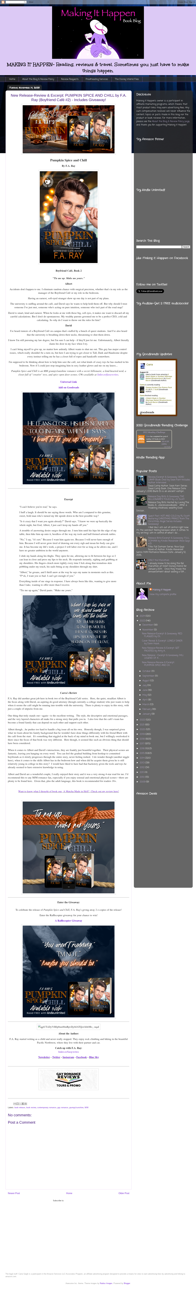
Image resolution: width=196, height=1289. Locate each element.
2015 (142, 753)
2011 (142, 772)
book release (19, 1107)
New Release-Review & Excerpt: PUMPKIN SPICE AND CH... (158, 664)
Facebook (81, 1057)
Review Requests (70, 79)
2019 (142, 734)
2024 (143, 616)
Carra (148, 436)
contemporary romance (46, 1107)
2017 (142, 743)
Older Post (124, 1193)
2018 (142, 739)
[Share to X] (20, 1103)
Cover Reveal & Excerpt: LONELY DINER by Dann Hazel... (162, 642)
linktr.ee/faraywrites (68, 1051)
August (146, 681)
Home (12, 79)
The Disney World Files (127, 79)
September (148, 676)
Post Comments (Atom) (74, 1201)
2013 (142, 763)
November (148, 630)
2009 (143, 782)
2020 (143, 729)
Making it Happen (161, 590)
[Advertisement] (176, 834)
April (145, 700)
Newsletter (44, 1057)
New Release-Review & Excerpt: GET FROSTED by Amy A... (160, 649)
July (144, 685)
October (147, 671)
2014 (142, 758)
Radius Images (106, 1283)
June (145, 690)
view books (167, 447)
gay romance (62, 1107)
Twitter (56, 1057)
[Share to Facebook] (23, 1103)
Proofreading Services (97, 79)
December (148, 625)
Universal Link (68, 382)
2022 (143, 720)
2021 (142, 725)
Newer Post (14, 1193)
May (145, 695)
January (147, 714)
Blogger (127, 1283)
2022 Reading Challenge (154, 432)
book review (31, 1107)
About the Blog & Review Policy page (170, 121)
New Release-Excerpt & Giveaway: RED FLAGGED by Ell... (162, 635)
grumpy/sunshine (76, 1107)
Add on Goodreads (68, 387)
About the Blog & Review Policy (38, 79)
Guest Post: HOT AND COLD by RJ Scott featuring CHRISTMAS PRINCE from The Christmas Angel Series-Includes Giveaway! (169, 520)
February (147, 709)
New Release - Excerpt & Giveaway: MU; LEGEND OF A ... (163, 657)
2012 (142, 767)
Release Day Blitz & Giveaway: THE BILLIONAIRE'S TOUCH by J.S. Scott (166, 498)
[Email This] (14, 1103)
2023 (143, 621)
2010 (142, 777)
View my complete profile (163, 594)
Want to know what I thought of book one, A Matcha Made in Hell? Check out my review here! (68, 791)
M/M (86, 1107)
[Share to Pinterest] (25, 1103)
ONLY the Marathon (158, 560)
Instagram (68, 1057)
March (146, 704)
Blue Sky (94, 1057)
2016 (142, 748)
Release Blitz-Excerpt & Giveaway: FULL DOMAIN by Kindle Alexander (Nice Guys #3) (169, 540)
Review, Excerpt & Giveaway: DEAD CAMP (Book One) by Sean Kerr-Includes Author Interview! (169, 479)
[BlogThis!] (17, 1103)
